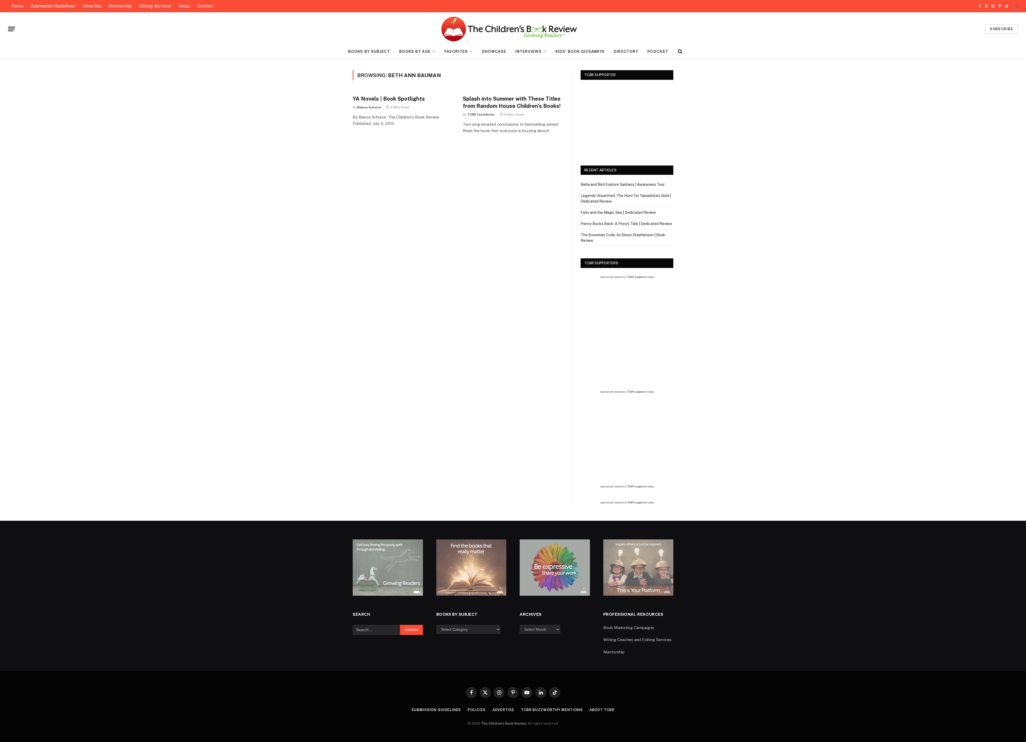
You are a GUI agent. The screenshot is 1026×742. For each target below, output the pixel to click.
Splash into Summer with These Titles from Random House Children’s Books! (512, 102)
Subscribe (1001, 29)
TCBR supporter (637, 276)
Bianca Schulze (369, 107)
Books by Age (414, 51)
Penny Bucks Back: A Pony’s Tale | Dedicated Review (626, 224)
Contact (205, 6)
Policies (476, 710)
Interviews (528, 51)
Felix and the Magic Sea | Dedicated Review (618, 212)
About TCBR (602, 710)
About (184, 6)
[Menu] (11, 29)
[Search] (1015, 6)
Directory (626, 51)
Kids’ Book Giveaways (580, 51)
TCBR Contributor (481, 114)
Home (17, 6)
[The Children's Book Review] (513, 29)
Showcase (494, 51)
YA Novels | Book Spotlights (389, 99)
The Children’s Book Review (503, 723)
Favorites (456, 51)
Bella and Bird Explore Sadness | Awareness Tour (623, 184)
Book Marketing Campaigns (628, 627)
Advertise (92, 6)
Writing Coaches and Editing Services (637, 639)
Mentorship (120, 6)
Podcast (657, 51)
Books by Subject (369, 51)
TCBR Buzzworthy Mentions (552, 710)
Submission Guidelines (52, 6)
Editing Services (155, 6)
